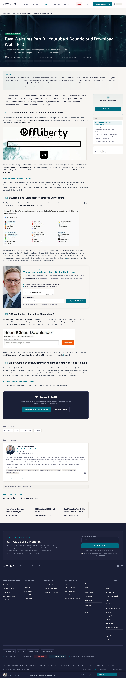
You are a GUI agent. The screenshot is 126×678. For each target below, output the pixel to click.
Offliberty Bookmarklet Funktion (104, 127)
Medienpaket (110, 623)
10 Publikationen (12, 467)
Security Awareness (52, 581)
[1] (4, 385)
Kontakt (108, 632)
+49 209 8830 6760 (11, 657)
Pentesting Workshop (71, 595)
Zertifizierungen (110, 592)
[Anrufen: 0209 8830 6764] (87, 4)
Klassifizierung (99, 665)
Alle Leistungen (8, 585)
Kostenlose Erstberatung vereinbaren (36, 409)
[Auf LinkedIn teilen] (96, 151)
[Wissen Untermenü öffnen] (50, 4)
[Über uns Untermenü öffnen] (70, 4)
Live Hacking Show (50, 585)
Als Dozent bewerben (58, 656)
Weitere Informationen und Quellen (105, 141)
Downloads (88, 600)
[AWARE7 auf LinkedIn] (118, 566)
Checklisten (88, 596)
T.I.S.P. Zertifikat (70, 591)
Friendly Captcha (49, 294)
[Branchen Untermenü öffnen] (41, 4)
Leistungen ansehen (60, 409)
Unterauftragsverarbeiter (35, 665)
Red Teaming (7, 592)
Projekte (108, 612)
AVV (26, 665)
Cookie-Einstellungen (116, 665)
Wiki (86, 588)
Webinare (88, 605)
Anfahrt (108, 639)
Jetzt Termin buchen (108, 109)
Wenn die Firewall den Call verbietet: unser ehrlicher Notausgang (43, 284)
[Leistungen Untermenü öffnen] (30, 4)
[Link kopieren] (104, 151)
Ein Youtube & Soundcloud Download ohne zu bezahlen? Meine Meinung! (107, 137)
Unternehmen (111, 581)
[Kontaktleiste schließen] (121, 675)
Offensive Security (11, 581)
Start (4, 13)
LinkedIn (9, 430)
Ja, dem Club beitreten (77, 301)
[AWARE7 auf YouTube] (122, 566)
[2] (25, 385)
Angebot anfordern (111, 636)
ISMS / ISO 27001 (29, 587)
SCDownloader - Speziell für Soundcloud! (106, 134)
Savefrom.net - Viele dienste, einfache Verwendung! (105, 130)
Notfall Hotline (41, 656)
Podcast (87, 609)
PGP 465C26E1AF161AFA (26, 454)
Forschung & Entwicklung (113, 608)
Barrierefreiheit (89, 665)
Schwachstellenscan (9, 596)
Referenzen (56, 4)
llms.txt (107, 665)
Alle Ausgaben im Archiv (36, 553)
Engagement (109, 600)
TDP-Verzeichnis (48, 665)
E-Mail (38, 430)
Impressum (7, 665)
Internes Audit (28, 591)
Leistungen (25, 4)
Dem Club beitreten (100, 546)
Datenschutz (55, 304)
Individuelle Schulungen (51, 592)
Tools (86, 612)
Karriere (108, 620)
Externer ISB (28, 595)
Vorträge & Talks (111, 616)
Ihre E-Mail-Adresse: (29, 297)
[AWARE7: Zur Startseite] (10, 4)
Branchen (36, 4)
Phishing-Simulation (50, 589)
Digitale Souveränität (112, 596)
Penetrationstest (8, 589)
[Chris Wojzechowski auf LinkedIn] (85, 473)
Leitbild (73, 665)
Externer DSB (28, 598)
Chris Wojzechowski (14, 57)
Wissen (46, 4)
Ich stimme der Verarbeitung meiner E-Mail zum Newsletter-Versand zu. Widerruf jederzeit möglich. (100, 554)
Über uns (66, 4)
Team (107, 589)
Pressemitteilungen (112, 627)
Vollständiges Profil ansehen (13, 478)
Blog (14, 13)
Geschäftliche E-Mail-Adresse (89, 536)
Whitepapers (89, 593)
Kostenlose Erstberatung (108, 675)
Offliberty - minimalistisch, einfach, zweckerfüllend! (104, 123)
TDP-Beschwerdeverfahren (62, 665)
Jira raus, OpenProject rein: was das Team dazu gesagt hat (41, 286)
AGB (21, 665)
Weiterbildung (71, 581)
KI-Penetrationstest (9, 600)
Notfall (79, 4)
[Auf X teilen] (100, 151)
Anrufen (92, 675)
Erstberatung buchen (101, 4)
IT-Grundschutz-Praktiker (73, 598)
